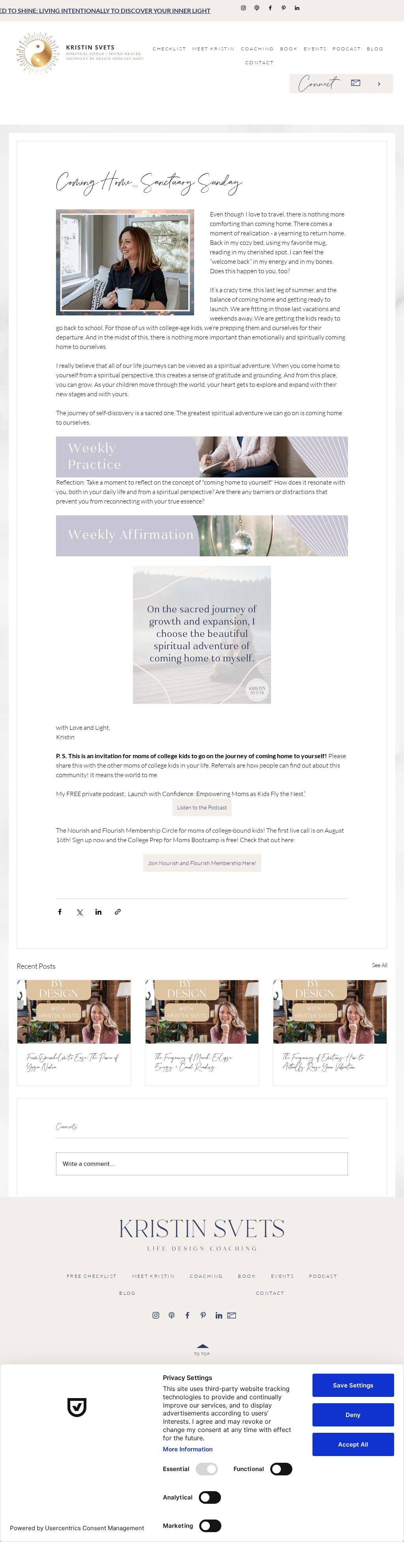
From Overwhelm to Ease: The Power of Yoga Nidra (72, 1062)
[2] (187, 1315)
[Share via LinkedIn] (98, 912)
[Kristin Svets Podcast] (257, 8)
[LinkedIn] (297, 8)
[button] (257, 49)
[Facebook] (270, 8)
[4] (219, 1315)
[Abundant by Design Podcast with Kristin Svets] (74, 1012)
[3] (203, 1315)
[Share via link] (118, 912)
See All (379, 965)
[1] (156, 1315)
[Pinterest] (284, 8)
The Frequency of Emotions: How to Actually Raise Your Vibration (323, 1062)
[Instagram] (243, 8)
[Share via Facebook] (60, 912)
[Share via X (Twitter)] (79, 912)
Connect (316, 84)
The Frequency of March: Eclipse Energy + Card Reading (193, 1062)
